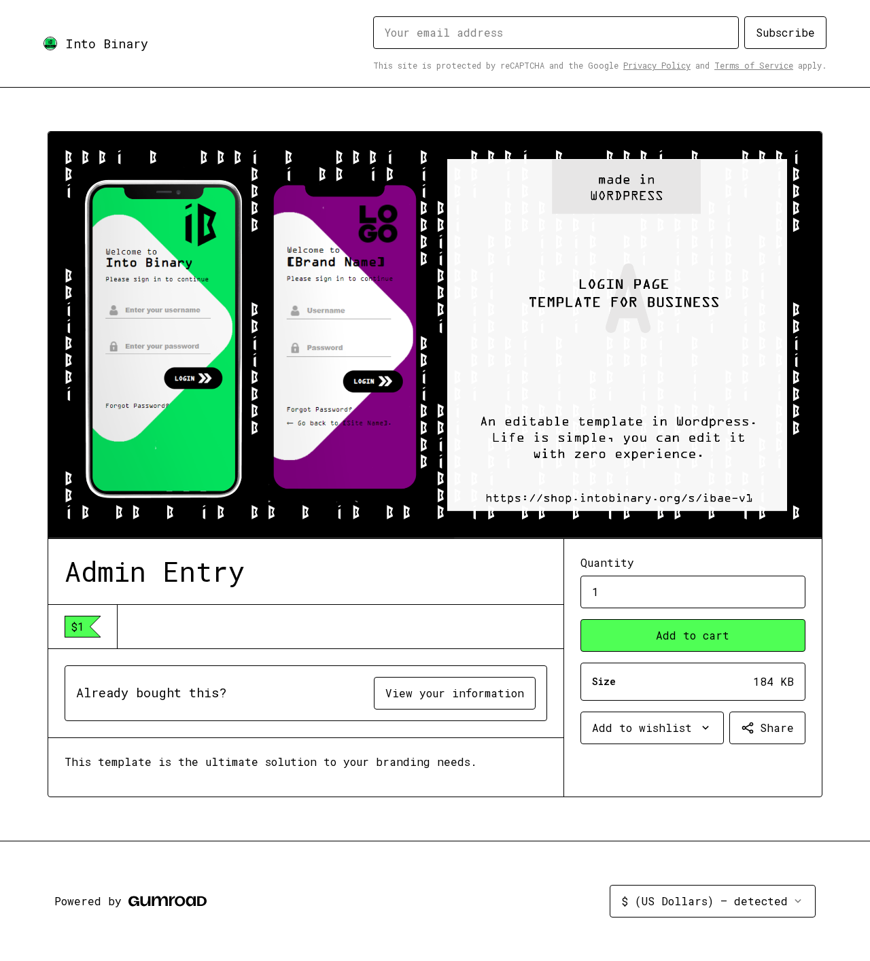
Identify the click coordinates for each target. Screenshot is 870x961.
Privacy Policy (657, 65)
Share (777, 727)
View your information (454, 693)
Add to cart (692, 635)
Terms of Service (753, 65)
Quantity (607, 562)
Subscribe (785, 32)
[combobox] (652, 728)
